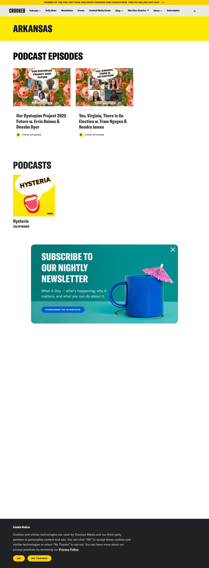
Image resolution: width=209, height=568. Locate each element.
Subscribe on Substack (63, 310)
